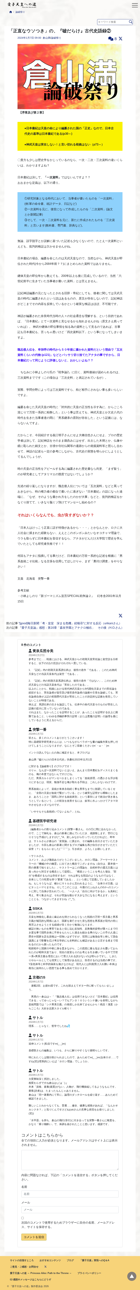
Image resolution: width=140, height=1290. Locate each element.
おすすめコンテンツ (50, 1260)
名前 (24, 1186)
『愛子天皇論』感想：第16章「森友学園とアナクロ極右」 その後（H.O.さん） (71, 627)
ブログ (70, 1260)
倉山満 (46, 37)
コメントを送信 (34, 1237)
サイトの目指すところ (22, 1260)
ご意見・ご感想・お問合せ (24, 1266)
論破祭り (20, 12)
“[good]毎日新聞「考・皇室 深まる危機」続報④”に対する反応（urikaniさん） (70, 623)
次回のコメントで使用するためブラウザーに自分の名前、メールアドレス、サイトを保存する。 (68, 1225)
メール (25, 1202)
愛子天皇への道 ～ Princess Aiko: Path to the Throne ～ (41, 1273)
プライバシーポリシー (89, 1273)
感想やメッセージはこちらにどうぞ (31, 1279)
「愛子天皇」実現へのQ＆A (94, 1260)
